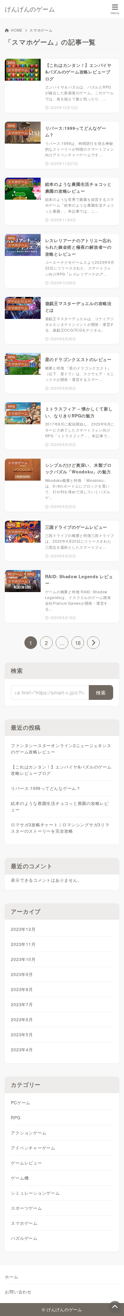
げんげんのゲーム (30, 9)
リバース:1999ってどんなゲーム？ (46, 788)
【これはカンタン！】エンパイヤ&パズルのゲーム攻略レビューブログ (61, 770)
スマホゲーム (24, 1223)
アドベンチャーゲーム (33, 1148)
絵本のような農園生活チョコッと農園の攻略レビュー (60, 806)
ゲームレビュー (26, 1163)
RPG (15, 1118)
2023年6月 (22, 1019)
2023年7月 (22, 1004)
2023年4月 (22, 1049)
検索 (17, 670)
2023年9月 (22, 974)
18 (77, 643)
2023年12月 (23, 929)
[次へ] (93, 642)
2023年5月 (22, 1034)
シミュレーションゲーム (35, 1193)
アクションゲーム (28, 1133)
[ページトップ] (115, 1307)
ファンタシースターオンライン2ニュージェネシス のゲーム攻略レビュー (61, 748)
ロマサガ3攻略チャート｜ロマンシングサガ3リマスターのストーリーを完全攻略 (60, 828)
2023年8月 (22, 989)
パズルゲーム (24, 1238)
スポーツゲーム (26, 1208)
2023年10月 (23, 959)
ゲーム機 (20, 1178)
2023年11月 (23, 944)
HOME (17, 30)
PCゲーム (20, 1102)
